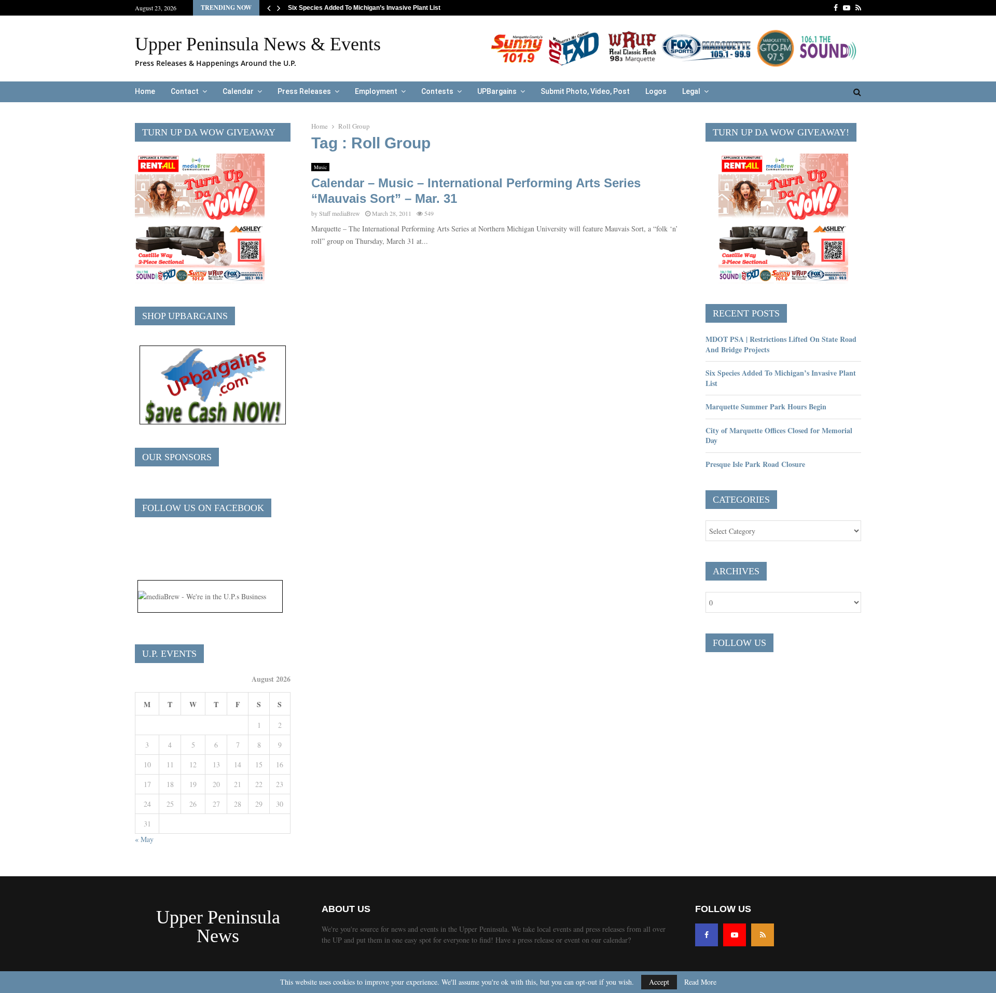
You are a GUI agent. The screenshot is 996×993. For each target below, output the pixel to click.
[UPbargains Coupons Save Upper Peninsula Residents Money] (213, 421)
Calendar (238, 91)
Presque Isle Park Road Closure (755, 464)
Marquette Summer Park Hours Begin (766, 406)
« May (144, 839)
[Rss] (762, 934)
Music (320, 167)
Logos (656, 91)
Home (145, 91)
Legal (691, 91)
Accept (659, 982)
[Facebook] (706, 934)
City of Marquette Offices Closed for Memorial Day (779, 435)
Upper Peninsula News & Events (258, 44)
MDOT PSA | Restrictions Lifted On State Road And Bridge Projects (781, 344)
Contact (185, 91)
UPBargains (497, 91)
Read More (700, 982)
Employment (376, 91)
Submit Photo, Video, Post (585, 91)
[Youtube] (734, 934)
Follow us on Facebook (203, 508)
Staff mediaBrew (339, 213)
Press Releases (304, 91)
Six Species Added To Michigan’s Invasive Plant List (372, 7)
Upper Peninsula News (218, 926)
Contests (437, 91)
